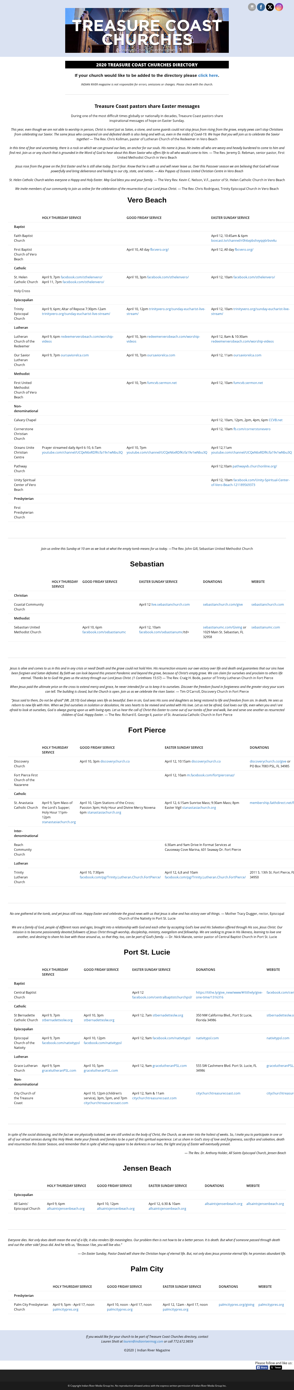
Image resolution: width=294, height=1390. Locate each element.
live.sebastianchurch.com (170, 604)
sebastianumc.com (265, 627)
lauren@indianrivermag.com (143, 1341)
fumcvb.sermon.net (162, 383)
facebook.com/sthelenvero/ (81, 277)
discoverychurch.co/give (268, 761)
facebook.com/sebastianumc (104, 632)
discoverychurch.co (115, 761)
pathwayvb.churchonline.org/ (254, 466)
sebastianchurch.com (267, 604)
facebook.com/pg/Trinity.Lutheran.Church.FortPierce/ (120, 877)
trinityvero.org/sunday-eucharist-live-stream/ (76, 314)
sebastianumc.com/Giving (222, 627)
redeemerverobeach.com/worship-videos (242, 341)
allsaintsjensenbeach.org (66, 1208)
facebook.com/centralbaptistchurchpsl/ (162, 997)
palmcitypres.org (65, 1309)
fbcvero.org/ (159, 249)
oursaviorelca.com (74, 355)
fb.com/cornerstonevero (252, 429)
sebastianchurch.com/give (223, 604)
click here (208, 75)
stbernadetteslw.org (57, 1020)
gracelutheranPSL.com (59, 1070)
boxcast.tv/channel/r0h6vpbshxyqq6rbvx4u (244, 240)
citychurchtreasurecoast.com (106, 1103)
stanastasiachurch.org (59, 822)
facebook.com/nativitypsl (61, 1043)
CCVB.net (276, 420)
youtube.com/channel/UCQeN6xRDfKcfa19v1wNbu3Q (82, 452)
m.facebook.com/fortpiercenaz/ (211, 775)
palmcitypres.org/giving (236, 1304)
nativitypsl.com (207, 1038)
